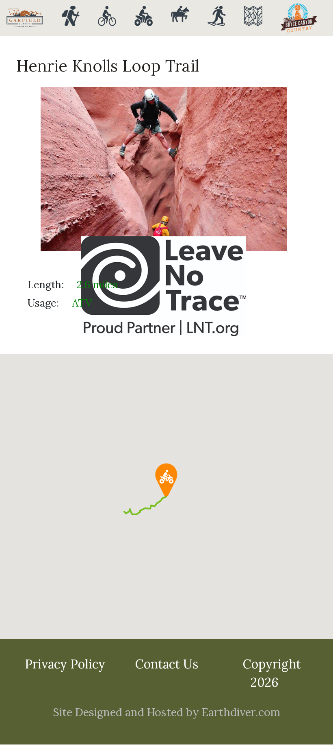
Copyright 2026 (272, 673)
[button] (166, 480)
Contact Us (166, 664)
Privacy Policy (65, 664)
